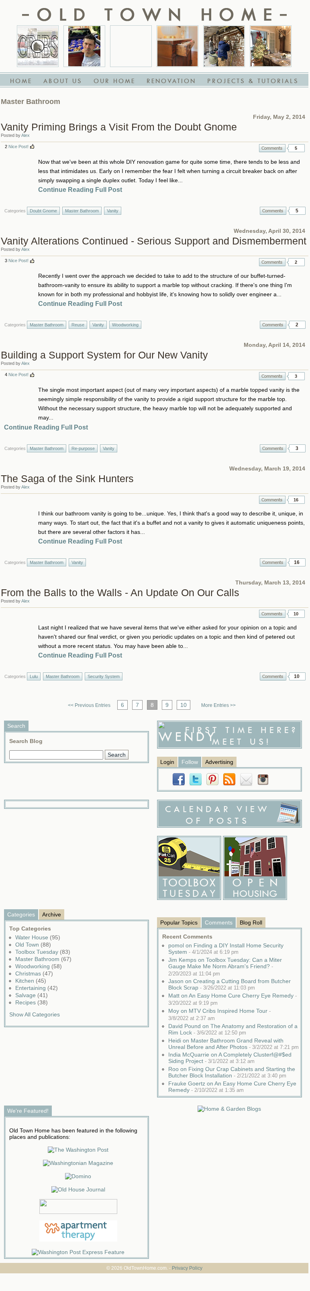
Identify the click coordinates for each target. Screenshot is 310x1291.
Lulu (34, 676)
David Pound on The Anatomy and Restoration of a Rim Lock (233, 1029)
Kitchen (30, 980)
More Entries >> (218, 705)
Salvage (31, 995)
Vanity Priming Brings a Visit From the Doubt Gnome (119, 126)
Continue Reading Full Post (80, 189)
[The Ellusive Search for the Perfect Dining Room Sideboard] (177, 46)
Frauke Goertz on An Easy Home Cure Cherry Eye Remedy (232, 1086)
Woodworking (125, 324)
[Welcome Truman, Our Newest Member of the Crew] (130, 46)
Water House (37, 937)
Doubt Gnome (43, 210)
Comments (272, 148)
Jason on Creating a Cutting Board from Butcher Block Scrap (229, 984)
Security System (104, 676)
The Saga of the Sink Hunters (67, 478)
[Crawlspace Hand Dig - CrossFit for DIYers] (84, 46)
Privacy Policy (187, 1268)
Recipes (31, 1002)
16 (296, 499)
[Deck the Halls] (270, 46)
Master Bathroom (82, 210)
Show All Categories (34, 1014)
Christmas (34, 973)
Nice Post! (18, 146)
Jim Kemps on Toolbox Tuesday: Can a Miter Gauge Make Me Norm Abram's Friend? (225, 967)
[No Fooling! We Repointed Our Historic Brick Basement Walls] (224, 46)
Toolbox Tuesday (42, 952)
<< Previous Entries (89, 705)
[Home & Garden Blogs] (229, 1109)
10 (296, 613)
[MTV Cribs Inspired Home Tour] (37, 46)
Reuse (77, 324)
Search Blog (26, 741)
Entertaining (36, 988)
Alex (25, 135)
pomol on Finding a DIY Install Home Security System (225, 948)
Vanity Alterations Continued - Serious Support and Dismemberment (153, 240)
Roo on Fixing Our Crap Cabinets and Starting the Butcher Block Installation (231, 1072)
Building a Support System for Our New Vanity (104, 354)
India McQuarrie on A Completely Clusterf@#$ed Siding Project (230, 1057)
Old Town (33, 944)
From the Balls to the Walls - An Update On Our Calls (120, 592)
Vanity (112, 210)
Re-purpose (83, 448)
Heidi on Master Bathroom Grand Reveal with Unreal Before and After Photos (233, 1043)
